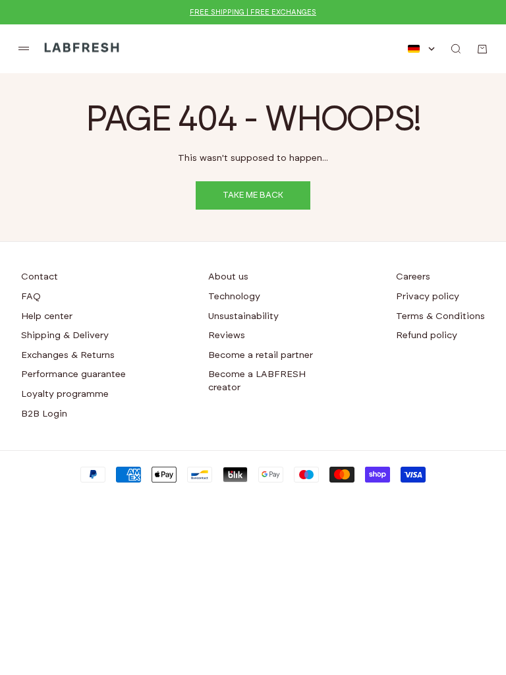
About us (228, 276)
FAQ (31, 296)
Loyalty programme (65, 394)
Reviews (226, 335)
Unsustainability (243, 316)
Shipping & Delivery (65, 335)
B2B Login (44, 414)
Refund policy (426, 335)
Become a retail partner (260, 355)
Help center (46, 316)
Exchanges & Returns (68, 355)
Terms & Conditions (440, 316)
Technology (234, 296)
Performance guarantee (73, 374)
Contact (39, 276)
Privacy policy (427, 296)
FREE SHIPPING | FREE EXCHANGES (253, 12)
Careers (413, 276)
